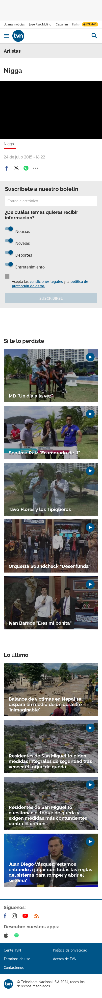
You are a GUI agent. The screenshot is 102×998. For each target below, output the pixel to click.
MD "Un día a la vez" (31, 396)
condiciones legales (46, 281)
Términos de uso (17, 959)
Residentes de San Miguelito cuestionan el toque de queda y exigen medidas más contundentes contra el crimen (48, 815)
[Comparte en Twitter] (16, 168)
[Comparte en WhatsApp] (26, 168)
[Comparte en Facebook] (7, 168)
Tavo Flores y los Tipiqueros (40, 509)
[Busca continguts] (94, 35)
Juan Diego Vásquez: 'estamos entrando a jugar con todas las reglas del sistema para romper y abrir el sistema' (50, 872)
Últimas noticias (14, 24)
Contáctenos (14, 967)
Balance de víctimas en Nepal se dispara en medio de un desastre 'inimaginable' (45, 704)
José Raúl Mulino (40, 24)
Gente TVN (12, 950)
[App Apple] (7, 935)
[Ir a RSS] (38, 916)
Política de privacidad (70, 950)
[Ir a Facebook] (6, 916)
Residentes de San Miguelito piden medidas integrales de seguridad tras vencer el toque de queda (50, 761)
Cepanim (62, 24)
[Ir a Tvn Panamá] (49, 36)
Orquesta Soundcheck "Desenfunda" (49, 566)
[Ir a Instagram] (15, 916)
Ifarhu (75, 24)
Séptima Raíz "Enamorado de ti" (44, 452)
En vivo (91, 24)
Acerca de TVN (64, 959)
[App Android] (18, 935)
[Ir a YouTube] (26, 916)
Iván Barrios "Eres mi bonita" (40, 623)
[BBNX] (8, 984)
